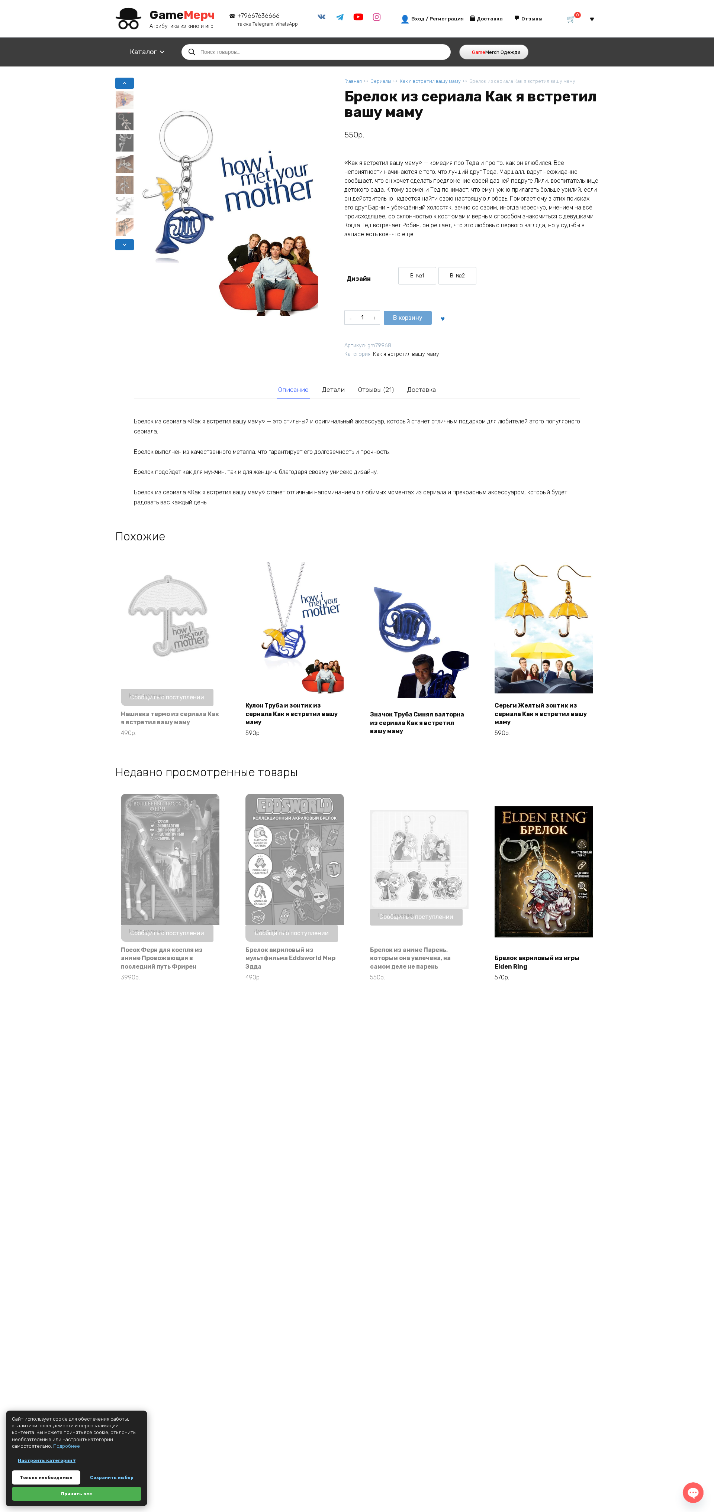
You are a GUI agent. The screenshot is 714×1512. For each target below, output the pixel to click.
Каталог (143, 52)
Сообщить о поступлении (167, 697)
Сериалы (380, 81)
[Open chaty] (693, 1493)
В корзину (407, 317)
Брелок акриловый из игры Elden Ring (537, 962)
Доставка (421, 389)
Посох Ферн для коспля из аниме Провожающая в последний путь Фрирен (162, 958)
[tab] (293, 390)
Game (182, 15)
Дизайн (359, 278)
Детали (333, 389)
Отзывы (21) (376, 389)
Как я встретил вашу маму (430, 81)
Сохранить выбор (112, 1477)
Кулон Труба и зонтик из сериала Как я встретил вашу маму (291, 714)
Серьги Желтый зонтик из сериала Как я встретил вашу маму (541, 714)
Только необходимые (46, 1477)
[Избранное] (592, 19)
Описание (293, 389)
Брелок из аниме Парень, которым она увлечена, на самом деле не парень (410, 958)
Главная (353, 81)
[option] (417, 275)
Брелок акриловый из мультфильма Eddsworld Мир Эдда (290, 958)
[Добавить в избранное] (442, 318)
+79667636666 (267, 19)
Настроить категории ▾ (46, 1460)
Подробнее (66, 1446)
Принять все (76, 1493)
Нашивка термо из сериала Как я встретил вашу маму (170, 718)
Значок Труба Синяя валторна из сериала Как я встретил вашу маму (417, 723)
